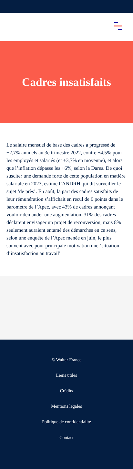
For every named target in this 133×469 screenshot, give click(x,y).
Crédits (66, 391)
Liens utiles (66, 375)
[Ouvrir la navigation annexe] (10, 6)
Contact (66, 437)
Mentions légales (66, 406)
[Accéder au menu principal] (118, 25)
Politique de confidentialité (66, 422)
